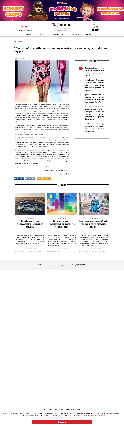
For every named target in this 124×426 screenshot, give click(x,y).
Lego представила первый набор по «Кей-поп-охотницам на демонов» (94, 224)
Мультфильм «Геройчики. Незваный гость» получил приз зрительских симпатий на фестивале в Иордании (94, 85)
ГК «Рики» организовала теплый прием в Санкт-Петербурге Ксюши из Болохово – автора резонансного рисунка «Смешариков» (94, 113)
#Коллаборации (19, 251)
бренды (42, 34)
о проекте (74, 34)
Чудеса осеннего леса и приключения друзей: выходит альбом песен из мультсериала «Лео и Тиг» (94, 98)
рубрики (28, 34)
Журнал (88, 34)
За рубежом (18, 41)
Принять (62, 422)
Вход (95, 26)
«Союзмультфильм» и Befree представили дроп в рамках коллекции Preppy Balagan (94, 71)
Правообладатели (58, 34)
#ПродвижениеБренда (34, 251)
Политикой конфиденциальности (93, 415)
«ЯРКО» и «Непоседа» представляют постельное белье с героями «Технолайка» (94, 127)
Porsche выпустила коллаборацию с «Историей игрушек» (30, 224)
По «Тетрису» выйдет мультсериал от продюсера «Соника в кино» (62, 224)
